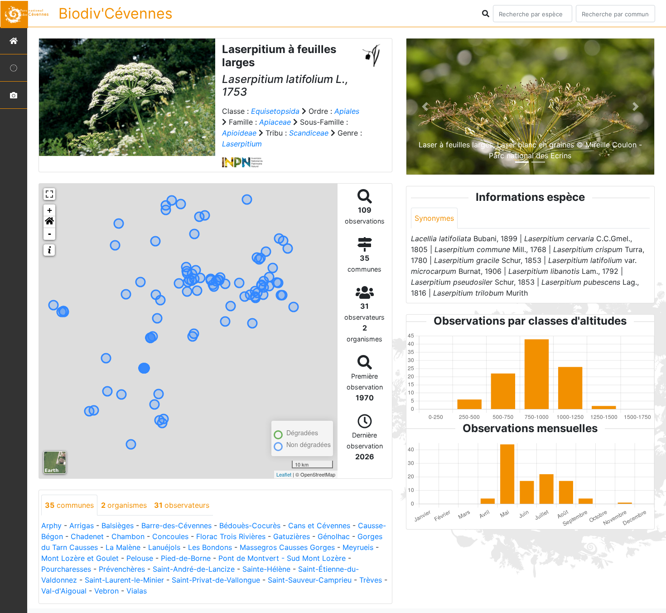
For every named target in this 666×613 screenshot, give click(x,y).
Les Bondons (210, 547)
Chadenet (87, 536)
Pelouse (139, 558)
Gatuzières (291, 536)
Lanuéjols (164, 547)
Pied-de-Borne (186, 558)
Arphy (51, 525)
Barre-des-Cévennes (176, 525)
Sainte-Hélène (266, 569)
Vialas (136, 590)
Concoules (170, 536)
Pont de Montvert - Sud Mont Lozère (282, 558)
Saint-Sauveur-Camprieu (310, 579)
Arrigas (81, 525)
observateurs (181, 505)
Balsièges (117, 525)
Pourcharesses (66, 569)
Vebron (106, 590)
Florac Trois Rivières (230, 536)
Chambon (128, 536)
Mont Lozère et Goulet (80, 558)
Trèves (370, 579)
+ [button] (49, 210)
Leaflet (283, 474)
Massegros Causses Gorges (287, 547)
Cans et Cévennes (319, 525)
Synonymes (434, 218)
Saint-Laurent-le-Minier (124, 579)
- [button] (49, 233)
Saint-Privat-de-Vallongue (216, 579)
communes (69, 505)
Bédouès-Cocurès (249, 525)
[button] (49, 222)
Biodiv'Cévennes (115, 13)
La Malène (123, 547)
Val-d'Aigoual (64, 590)
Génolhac (334, 536)
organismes (124, 505)
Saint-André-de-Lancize (194, 569)
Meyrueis (358, 547)
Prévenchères (122, 569)
